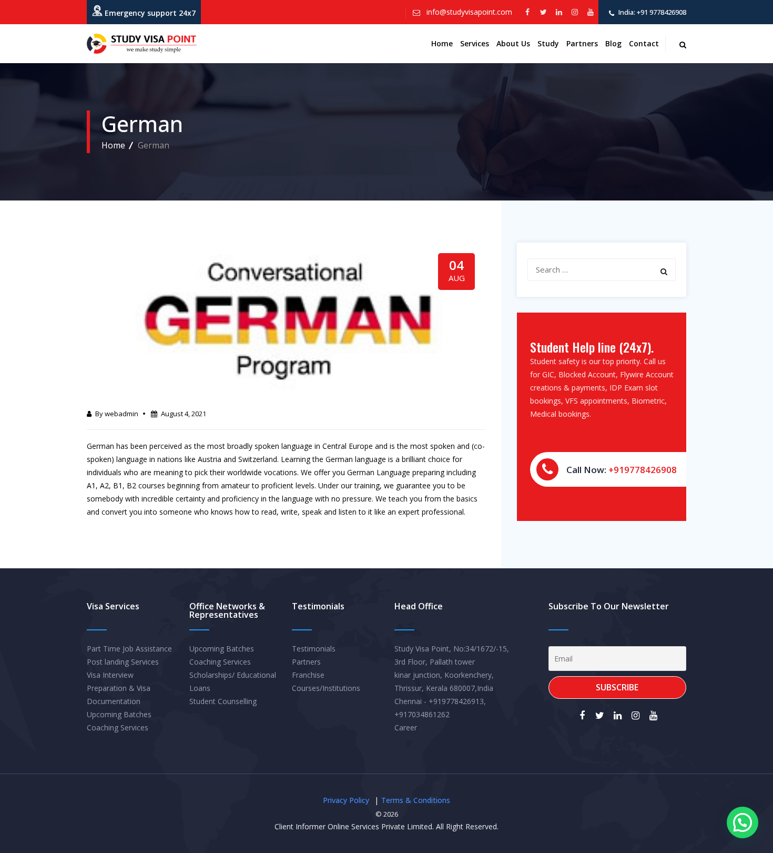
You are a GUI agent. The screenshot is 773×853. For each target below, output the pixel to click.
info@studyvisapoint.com (468, 12)
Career (405, 727)
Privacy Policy (346, 800)
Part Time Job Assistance (129, 649)
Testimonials (313, 649)
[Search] (664, 271)
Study (548, 43)
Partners (582, 43)
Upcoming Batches (119, 714)
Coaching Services (117, 727)
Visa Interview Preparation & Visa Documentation (118, 688)
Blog (613, 43)
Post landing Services (123, 662)
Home (442, 43)
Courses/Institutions (326, 688)
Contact (644, 43)
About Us (513, 43)
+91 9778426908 (660, 12)
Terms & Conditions (415, 800)
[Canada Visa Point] (142, 44)
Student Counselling (223, 701)
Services (474, 43)
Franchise (308, 675)
